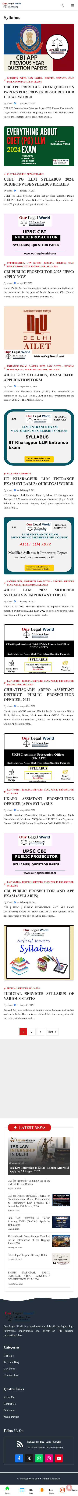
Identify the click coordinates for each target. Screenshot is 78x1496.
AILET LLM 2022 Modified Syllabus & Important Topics (39, 592)
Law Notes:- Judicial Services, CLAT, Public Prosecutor (40, 680)
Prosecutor (38, 266)
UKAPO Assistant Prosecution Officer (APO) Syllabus (39, 801)
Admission (25, 473)
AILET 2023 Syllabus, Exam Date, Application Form (39, 377)
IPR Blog (9, 1355)
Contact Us (10, 1404)
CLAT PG (11, 174)
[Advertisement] (39, 1078)
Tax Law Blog (11, 1362)
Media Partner (11, 1416)
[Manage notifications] (69, 1488)
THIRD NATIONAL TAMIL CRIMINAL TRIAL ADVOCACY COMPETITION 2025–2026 (29, 1276)
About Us (9, 1397)
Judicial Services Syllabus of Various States (39, 996)
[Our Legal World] (12, 5)
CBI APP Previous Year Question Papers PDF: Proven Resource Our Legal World (39, 92)
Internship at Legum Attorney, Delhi (27, 1255)
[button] (62, 5)
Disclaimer (9, 1410)
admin (9, 103)
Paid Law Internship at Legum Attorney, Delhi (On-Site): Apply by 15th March (29, 1221)
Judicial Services (17, 988)
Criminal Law (11, 1375)
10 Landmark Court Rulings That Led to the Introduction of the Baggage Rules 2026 (29, 1239)
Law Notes (9, 1368)
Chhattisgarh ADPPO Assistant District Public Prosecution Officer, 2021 (39, 694)
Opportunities (15, 262)
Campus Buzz (24, 174)
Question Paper (16, 78)
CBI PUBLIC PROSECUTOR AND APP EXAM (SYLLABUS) (39, 893)
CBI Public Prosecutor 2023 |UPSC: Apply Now (39, 274)
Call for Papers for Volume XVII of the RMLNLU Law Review (29, 1182)
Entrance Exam (17, 366)
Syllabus (36, 81)
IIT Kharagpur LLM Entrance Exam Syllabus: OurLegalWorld (39, 481)
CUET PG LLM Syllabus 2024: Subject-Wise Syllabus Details (39, 181)
